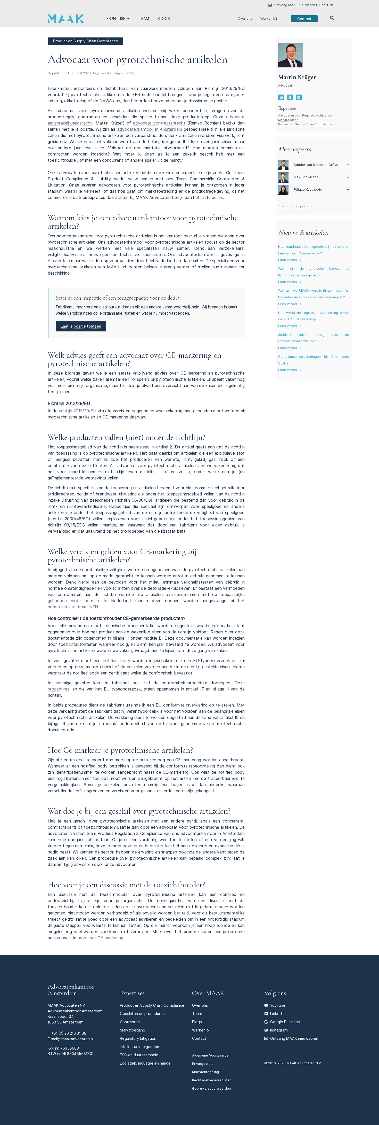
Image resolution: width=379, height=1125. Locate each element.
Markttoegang (288, 120)
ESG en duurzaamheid (139, 1055)
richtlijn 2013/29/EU (77, 410)
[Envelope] (281, 97)
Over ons (245, 18)
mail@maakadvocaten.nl (72, 1039)
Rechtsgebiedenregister (211, 1080)
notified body (116, 660)
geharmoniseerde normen (73, 600)
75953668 (69, 1048)
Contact (199, 1038)
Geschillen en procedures (142, 1013)
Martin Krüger (297, 77)
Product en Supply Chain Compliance (305, 124)
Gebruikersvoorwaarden (211, 1088)
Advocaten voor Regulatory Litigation (305, 115)
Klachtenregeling (205, 1072)
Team (197, 1013)
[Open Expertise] (128, 18)
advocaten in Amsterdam (147, 845)
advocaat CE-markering (100, 937)
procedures (58, 689)
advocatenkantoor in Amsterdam (149, 129)
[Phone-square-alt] (290, 97)
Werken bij (268, 18)
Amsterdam (59, 260)
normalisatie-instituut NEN (73, 606)
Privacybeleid (202, 1064)
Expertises (132, 993)
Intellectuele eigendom (140, 1046)
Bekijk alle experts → (295, 205)
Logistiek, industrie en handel (145, 1063)
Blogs (197, 1022)
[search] (332, 18)
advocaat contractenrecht (159, 123)
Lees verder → (290, 260)
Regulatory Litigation (138, 1038)
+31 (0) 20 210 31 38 (68, 1033)
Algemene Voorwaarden (211, 1055)
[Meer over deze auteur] (290, 55)
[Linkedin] (299, 97)
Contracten (130, 1022)
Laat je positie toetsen (81, 326)
